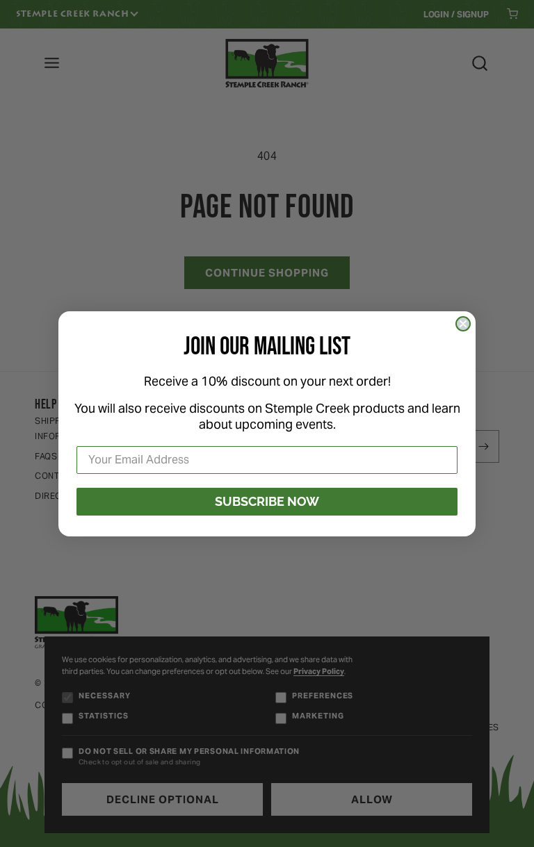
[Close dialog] (463, 324)
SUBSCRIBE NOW (267, 501)
